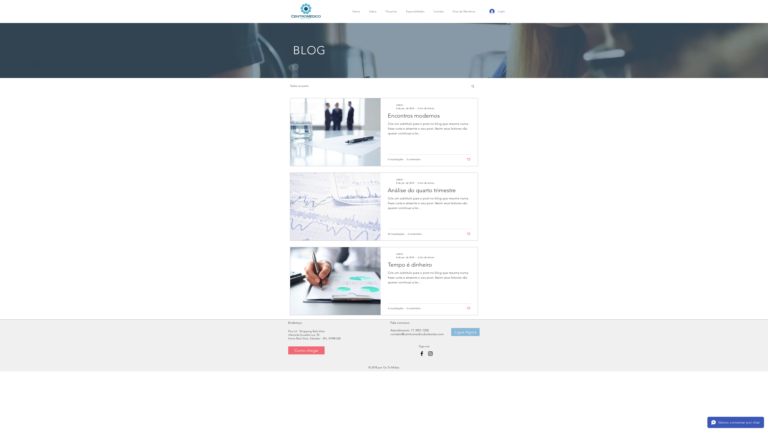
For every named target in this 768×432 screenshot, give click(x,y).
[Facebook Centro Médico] (422, 354)
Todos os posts (299, 86)
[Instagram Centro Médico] (430, 354)
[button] (473, 86)
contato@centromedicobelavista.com (417, 334)
